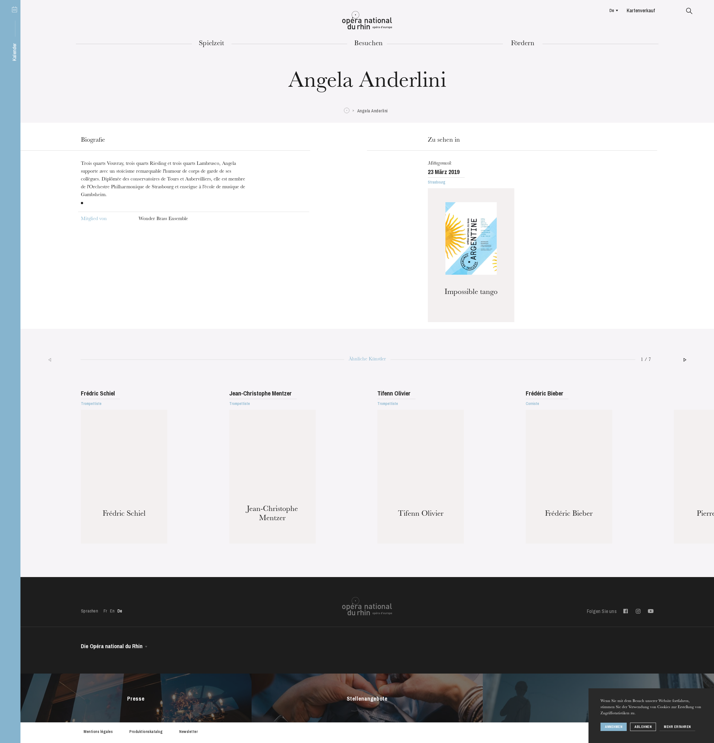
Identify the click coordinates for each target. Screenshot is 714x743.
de (611, 10)
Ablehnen (643, 727)
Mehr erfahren (677, 727)
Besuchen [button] (368, 43)
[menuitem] (612, 10)
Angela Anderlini (372, 111)
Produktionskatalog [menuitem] (146, 731)
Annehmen (613, 727)
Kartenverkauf (641, 10)
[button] (689, 11)
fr (105, 611)
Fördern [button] (523, 43)
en (112, 611)
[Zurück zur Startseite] (367, 20)
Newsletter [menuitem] (188, 731)
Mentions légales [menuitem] (98, 731)
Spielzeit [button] (211, 43)
